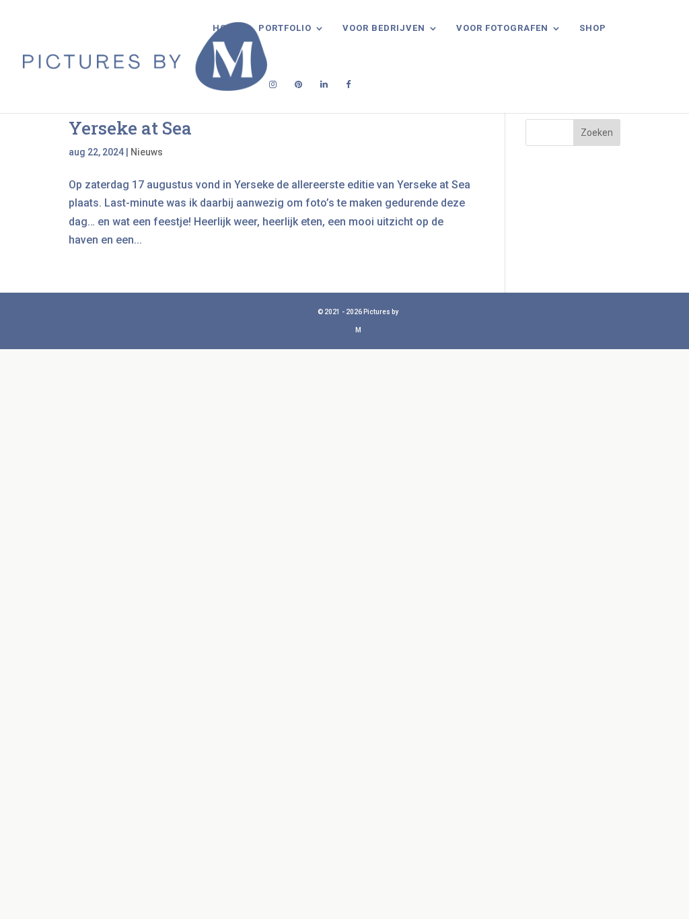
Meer (225, 84)
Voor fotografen (502, 28)
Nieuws (147, 152)
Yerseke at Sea (130, 127)
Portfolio (285, 28)
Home (227, 28)
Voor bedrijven (383, 28)
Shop (592, 28)
